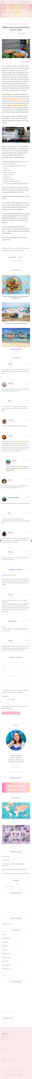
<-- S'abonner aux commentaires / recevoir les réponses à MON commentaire (15, 706)
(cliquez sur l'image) (16, 820)
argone (10, 480)
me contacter (16, 767)
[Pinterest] (17, 261)
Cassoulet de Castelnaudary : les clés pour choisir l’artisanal (15, 873)
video (20, 257)
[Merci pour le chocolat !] (16, 11)
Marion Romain (5, 946)
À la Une (5, 23)
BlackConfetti (5, 961)
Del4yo (3, 934)
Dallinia (10, 532)
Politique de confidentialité (9, 1060)
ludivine (10, 383)
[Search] (28, 2)
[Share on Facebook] (12, 261)
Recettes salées (14, 24)
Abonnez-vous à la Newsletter (16, 771)
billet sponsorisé (13, 23)
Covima (10, 435)
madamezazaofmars (13, 497)
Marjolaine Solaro (6, 938)
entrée (21, 23)
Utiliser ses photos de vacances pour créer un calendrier (14, 869)
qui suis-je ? (16, 765)
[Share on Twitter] (15, 261)
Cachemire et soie (6, 953)
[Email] (20, 261)
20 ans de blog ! (5, 860)
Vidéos (21, 24)
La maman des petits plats (15, 569)
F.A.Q (4, 1050)
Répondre (27, 363)
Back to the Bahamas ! (16, 349)
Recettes (26, 23)
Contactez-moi (6, 1040)
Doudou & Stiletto (6, 957)
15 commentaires (21, 33)
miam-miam (12, 257)
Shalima (14, 460)
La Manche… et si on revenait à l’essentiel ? (16, 323)
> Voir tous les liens (6, 975)
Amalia (10, 364)
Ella (9, 513)
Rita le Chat (4, 949)
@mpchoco (11, 923)
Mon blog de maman (6, 968)
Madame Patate (12, 621)
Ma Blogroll (5, 1048)
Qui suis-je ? (6, 1035)
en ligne (8, 1018)
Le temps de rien (5, 856)
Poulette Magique (6, 965)
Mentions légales (7, 1058)
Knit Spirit (11, 420)
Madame (10, 552)
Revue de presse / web (8, 1038)
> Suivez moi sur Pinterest (8, 1012)
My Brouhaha (5, 942)
